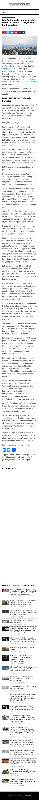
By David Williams (22, 690)
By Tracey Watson (22, 673)
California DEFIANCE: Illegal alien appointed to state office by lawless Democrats (22, 772)
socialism (20, 460)
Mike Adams (17, 29)
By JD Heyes (21, 606)
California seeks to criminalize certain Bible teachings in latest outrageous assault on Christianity (23, 630)
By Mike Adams (22, 682)
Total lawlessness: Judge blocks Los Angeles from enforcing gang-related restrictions (23, 762)
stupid (27, 460)
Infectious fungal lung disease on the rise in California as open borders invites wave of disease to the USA (23, 669)
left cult (21, 457)
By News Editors (22, 652)
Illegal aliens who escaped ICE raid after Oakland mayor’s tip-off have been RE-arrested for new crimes (22, 752)
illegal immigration (9, 457)
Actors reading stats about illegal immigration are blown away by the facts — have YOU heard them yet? (22, 708)
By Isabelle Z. (21, 597)
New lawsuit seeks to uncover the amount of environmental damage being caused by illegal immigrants (22, 742)
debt (33, 455)
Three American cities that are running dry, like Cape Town (23, 687)
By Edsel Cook (21, 624)
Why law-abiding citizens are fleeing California (22, 648)
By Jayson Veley (22, 616)
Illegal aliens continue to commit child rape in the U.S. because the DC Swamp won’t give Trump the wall (23, 602)
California (19, 455)
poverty (5, 460)
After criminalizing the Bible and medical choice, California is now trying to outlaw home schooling (23, 612)
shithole (12, 460)
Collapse (26, 455)
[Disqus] (19, 498)
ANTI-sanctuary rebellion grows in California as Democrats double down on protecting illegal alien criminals (23, 640)
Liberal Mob (29, 457)
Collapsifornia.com (29, 82)
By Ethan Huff (21, 634)
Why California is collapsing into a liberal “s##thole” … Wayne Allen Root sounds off (21, 679)
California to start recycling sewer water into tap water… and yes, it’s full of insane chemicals (23, 781)
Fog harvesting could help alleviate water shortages (22, 621)
